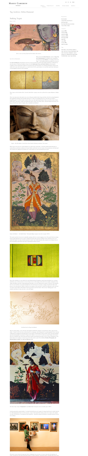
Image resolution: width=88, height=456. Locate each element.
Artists (62, 41)
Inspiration (63, 34)
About (42, 5)
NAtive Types (66, 52)
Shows (58, 5)
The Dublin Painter (64, 55)
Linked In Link (70, 2)
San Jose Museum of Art (28, 339)
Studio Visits (63, 44)
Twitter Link (66, 2)
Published (65, 5)
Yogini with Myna (73, 55)
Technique (63, 32)
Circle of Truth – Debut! (65, 25)
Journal (62, 31)
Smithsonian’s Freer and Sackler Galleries (40, 64)
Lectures (62, 42)
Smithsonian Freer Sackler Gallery (72, 54)
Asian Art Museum (15, 62)
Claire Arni (31, 406)
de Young (69, 51)
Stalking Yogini (16, 18)
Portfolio (50, 5)
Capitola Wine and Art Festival (66, 20)
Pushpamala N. (23, 406)
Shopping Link (73, 2)
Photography (63, 37)
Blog (44, 6)
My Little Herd (64, 19)
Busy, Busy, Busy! (64, 22)
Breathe (46, 59)
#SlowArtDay (63, 49)
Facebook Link (68, 2)
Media (73, 5)
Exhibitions (63, 36)
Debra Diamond (47, 56)
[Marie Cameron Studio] (19, 6)
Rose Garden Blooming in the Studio (67, 24)
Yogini (69, 55)
